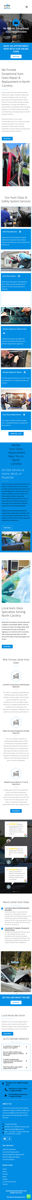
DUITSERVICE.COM (20, 1191)
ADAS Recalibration (10, 232)
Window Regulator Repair (12, 372)
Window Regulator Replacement (15, 329)
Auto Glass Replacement (12, 415)
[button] (26, 6)
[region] (16, 28)
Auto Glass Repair (9, 276)
